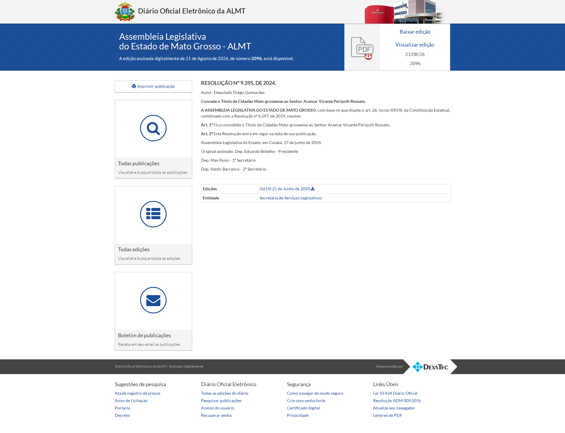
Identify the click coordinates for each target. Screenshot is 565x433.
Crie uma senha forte (306, 400)
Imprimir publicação (156, 86)
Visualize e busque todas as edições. (149, 258)
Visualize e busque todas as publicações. (153, 172)
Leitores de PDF (387, 415)
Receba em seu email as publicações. (149, 344)
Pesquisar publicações (221, 400)
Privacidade (298, 415)
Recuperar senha (216, 415)
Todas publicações (138, 163)
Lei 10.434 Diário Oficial (395, 393)
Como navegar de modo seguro (315, 393)
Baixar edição (415, 31)
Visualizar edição (415, 44)
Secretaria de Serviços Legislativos (291, 197)
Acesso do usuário (217, 407)
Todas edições (134, 249)
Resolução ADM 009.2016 (397, 400)
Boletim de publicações (144, 335)
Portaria (122, 407)
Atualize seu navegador (394, 407)
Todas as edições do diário (224, 393)
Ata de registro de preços (137, 393)
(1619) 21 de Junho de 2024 (285, 188)
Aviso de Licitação (131, 400)
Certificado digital (303, 407)
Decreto (122, 415)
